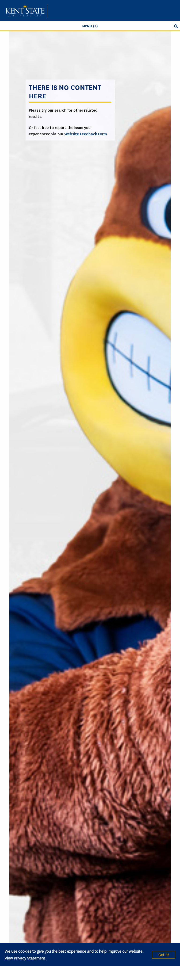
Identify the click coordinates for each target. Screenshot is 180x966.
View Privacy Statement (25, 958)
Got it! (163, 954)
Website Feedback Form (85, 134)
